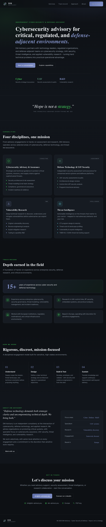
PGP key (79, 503)
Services (52, 4)
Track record (63, 4)
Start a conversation (25, 65)
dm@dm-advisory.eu (42, 496)
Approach (74, 4)
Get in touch (96, 4)
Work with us (10, 451)
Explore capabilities (46, 65)
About (84, 4)
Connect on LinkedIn (63, 496)
